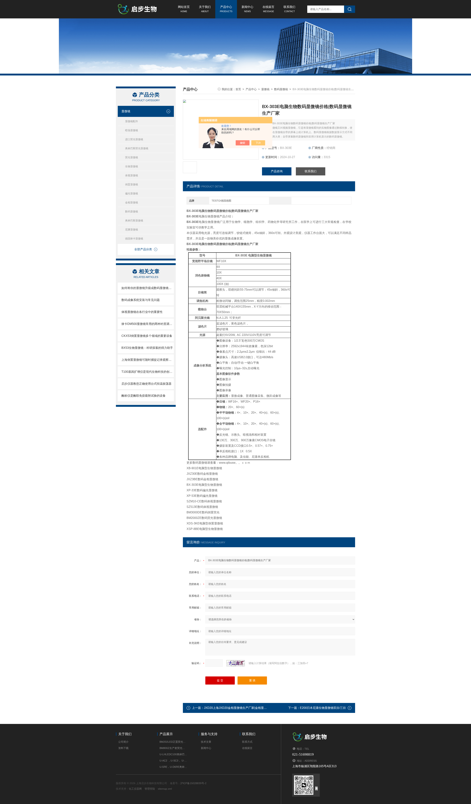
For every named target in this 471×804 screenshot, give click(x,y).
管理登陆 (150, 788)
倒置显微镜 (131, 184)
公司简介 (123, 741)
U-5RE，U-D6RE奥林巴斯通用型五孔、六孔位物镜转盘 (173, 766)
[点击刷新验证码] (235, 663)
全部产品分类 (143, 249)
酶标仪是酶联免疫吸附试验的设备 (143, 395)
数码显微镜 (131, 211)
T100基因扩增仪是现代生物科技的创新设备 (147, 371)
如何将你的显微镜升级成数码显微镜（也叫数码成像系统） (147, 288)
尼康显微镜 (131, 229)
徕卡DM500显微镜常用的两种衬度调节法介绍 (147, 323)
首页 (238, 89)
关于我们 (205, 9)
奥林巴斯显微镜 (134, 220)
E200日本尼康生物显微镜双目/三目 (323, 707)
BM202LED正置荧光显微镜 (173, 741)
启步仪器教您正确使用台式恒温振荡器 (146, 383)
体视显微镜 (131, 175)
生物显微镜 (131, 166)
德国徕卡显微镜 (134, 238)
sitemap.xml (165, 788)
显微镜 (125, 111)
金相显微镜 (131, 202)
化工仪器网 (135, 788)
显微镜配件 (131, 121)
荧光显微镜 (131, 157)
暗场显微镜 (131, 130)
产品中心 (226, 9)
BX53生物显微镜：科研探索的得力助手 (147, 347)
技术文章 (206, 741)
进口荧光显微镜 (134, 139)
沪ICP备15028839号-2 (193, 783)
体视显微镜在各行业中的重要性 (142, 311)
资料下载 (123, 748)
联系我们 (289, 9)
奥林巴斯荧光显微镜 (136, 148)
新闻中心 (247, 9)
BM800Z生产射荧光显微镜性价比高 (173, 748)
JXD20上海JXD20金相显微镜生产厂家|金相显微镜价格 (240, 707)
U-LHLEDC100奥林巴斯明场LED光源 (173, 754)
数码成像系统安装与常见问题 (140, 300)
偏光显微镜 (131, 193)
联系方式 (247, 741)
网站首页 (184, 9)
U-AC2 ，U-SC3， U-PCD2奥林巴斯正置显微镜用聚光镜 (173, 760)
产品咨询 (277, 171)
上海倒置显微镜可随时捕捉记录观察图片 (147, 359)
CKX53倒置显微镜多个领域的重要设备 (146, 335)
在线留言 (268, 9)
